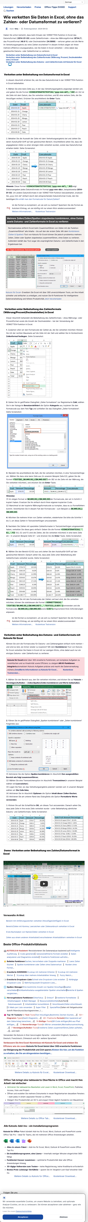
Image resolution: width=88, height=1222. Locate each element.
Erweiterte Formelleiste (66, 998)
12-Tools (28, 1015)
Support (72, 7)
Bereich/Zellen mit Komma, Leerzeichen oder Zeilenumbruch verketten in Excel (40, 926)
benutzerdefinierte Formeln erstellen (52, 954)
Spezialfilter (55, 1007)
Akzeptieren (23, 1217)
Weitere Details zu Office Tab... (35, 1118)
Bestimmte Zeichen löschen (62, 1015)
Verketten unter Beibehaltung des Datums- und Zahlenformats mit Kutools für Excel (43, 62)
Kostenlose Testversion (45, 211)
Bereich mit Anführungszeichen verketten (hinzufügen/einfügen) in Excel (37, 921)
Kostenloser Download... (65, 1072)
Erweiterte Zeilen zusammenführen (53, 1028)
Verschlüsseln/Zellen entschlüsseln (67, 1004)
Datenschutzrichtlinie (24, 1211)
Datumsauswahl (15, 1004)
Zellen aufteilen (75, 1028)
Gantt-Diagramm (30, 1018)
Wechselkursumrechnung (72, 1024)
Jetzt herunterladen (53, 299)
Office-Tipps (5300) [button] (54, 7)
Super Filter (41, 1007)
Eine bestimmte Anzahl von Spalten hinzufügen (43, 987)
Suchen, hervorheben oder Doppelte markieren (45, 961)
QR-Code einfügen (60, 1021)
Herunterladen (24, 7)
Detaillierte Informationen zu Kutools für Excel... (36, 670)
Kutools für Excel (13, 292)
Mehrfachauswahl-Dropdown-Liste (40, 983)
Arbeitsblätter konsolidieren (37, 1004)
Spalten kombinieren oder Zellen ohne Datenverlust (39, 964)
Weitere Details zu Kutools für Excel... (32, 1072)
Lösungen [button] (8, 7)
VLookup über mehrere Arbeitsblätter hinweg (36, 975)
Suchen (10, 10)
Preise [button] (38, 7)
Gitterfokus (38, 998)
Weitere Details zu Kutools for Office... (32, 1176)
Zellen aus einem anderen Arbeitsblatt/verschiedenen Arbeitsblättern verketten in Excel (44, 937)
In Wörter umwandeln (52, 1024)
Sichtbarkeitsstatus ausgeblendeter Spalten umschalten (42, 990)
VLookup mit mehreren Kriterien (41, 972)
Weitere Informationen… (22, 211)
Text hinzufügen (42, 1015)
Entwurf (50, 998)
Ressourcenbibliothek (49, 1001)
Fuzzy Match (65, 975)
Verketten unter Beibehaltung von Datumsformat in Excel (31, 55)
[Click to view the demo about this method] (9, 65)
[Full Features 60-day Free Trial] (45, 827)
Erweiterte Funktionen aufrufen (54, 957)
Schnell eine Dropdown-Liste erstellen (48, 979)
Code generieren (27, 954)
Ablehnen (64, 1217)
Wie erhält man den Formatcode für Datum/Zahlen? (37, 199)
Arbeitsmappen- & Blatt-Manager (21, 1001)
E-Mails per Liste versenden (20, 1007)
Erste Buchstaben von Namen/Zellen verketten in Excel (30, 932)
